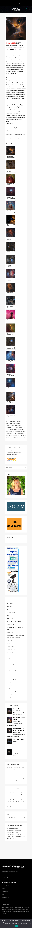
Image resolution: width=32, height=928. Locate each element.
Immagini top (9, 649)
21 (13, 801)
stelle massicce (18, 778)
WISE (8, 697)
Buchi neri (9, 615)
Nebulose (22, 47)
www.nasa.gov (20, 834)
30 (18, 804)
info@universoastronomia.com (11, 871)
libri (7, 658)
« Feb (8, 806)
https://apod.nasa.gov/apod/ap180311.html (15, 134)
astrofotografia (10, 774)
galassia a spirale (17, 774)
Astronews (9, 612)
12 (8, 799)
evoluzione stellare (20, 773)
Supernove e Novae (11, 691)
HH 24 (10, 433)
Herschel (8, 640)
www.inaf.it (9, 834)
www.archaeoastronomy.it (12, 828)
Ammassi (9, 603)
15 (16, 799)
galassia (8, 769)
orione (23, 437)
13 (10, 799)
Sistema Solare (10, 679)
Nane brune (9, 664)
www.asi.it (14, 834)
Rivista (8, 676)
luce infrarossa (16, 433)
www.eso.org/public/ (11, 836)
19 (8, 801)
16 (18, 799)
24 (21, 801)
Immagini (18, 47)
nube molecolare (16, 435)
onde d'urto (18, 437)
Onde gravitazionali (11, 670)
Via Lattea (9, 694)
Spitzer (8, 685)
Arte (8, 609)
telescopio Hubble (16, 439)
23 (18, 801)
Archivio (3, 888)
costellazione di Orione (12, 425)
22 (16, 801)
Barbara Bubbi (13, 49)
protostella (9, 439)
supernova (13, 780)
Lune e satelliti (10, 661)
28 (13, 804)
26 (8, 804)
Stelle (7, 49)
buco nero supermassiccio (14, 776)
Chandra (8, 618)
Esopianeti (9, 624)
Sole (8, 682)
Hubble (8, 643)
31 (21, 804)
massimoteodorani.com (12, 838)
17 (21, 799)
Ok (16, 925)
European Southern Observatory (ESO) (15, 627)
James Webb (9, 652)
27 (10, 804)
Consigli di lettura (5, 897)
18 (23, 799)
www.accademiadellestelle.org (13, 832)
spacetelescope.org (20, 836)
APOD (14, 47)
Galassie (8, 632)
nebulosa (22, 769)
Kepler (8, 655)
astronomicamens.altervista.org (14, 830)
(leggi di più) (14, 454)
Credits (3, 894)
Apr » (11, 806)
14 (13, 799)
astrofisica (21, 771)
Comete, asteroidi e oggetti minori (14, 621)
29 (16, 804)
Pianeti (8, 673)
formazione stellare (11, 429)
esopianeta (13, 778)
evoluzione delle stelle (11, 773)
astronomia (13, 421)
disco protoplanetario (19, 427)
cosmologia (16, 771)
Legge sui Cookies (6, 885)
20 (10, 801)
